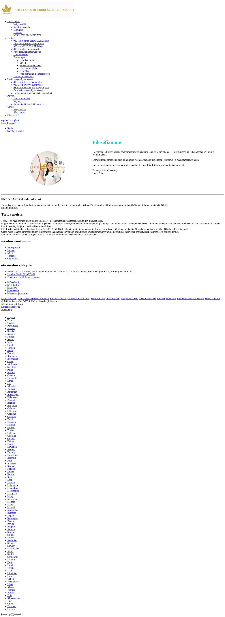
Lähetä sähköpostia (10, 306)
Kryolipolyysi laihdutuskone (27, 51)
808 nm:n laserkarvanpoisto (26, 49)
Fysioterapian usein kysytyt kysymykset (32, 93)
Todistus (17, 32)
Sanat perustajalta (21, 27)
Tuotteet (11, 38)
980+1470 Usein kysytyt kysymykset (31, 87)
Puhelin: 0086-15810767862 (21, 274)
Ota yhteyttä (13, 115)
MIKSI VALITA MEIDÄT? (27, 35)
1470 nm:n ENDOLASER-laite (28, 43)
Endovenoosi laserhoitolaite (190, 298)
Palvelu (11, 95)
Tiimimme (18, 29)
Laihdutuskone (20, 54)
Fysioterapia (19, 57)
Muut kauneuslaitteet (23, 76)
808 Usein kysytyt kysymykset (28, 82)
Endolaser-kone (8, 298)
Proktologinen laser (166, 298)
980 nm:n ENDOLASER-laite (28, 46)
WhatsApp (6, 309)
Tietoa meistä (13, 21)
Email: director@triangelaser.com (23, 277)
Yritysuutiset (19, 109)
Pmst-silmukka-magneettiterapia (35, 73)
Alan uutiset (19, 112)
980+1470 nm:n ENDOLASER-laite (31, 40)
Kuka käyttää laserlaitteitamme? (28, 104)
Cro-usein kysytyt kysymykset (28, 90)
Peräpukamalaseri (129, 298)
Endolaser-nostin (58, 298)
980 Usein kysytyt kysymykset (28, 84)
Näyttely (17, 101)
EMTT (23, 62)
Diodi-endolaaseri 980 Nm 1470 (33, 298)
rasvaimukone (112, 298)
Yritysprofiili (19, 24)
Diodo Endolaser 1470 (78, 298)
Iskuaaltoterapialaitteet (30, 65)
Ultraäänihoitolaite (28, 68)
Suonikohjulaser (212, 298)
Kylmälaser (25, 71)
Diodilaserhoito (27, 60)
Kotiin (10, 128)
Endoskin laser (98, 298)
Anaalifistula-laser (147, 298)
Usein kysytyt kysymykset (20, 79)
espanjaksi (6, 120)
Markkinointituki (21, 98)
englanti (15, 120)
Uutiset (10, 106)
